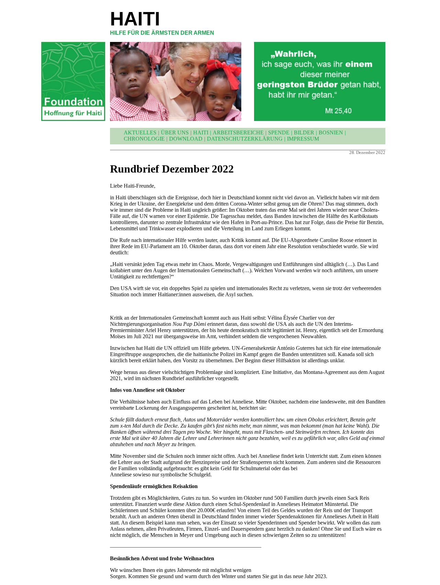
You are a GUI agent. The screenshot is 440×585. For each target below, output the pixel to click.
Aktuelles (140, 132)
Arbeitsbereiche (238, 132)
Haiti (200, 132)
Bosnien (331, 132)
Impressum (303, 139)
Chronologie (144, 139)
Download (185, 139)
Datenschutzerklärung (245, 139)
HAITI (135, 19)
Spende (278, 132)
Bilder (304, 132)
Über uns (175, 132)
